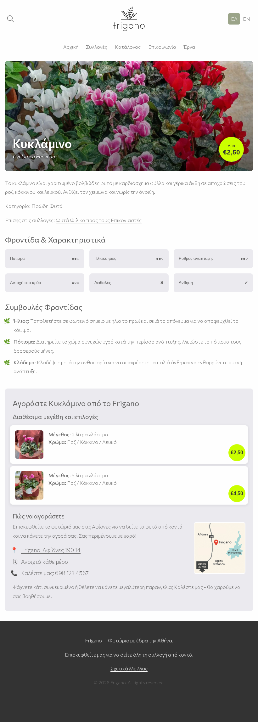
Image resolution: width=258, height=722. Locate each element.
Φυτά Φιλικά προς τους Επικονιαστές (99, 220)
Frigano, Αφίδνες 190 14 (51, 549)
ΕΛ (234, 19)
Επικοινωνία (162, 47)
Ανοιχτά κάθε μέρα (44, 561)
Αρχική (70, 47)
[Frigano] (129, 18)
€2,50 (231, 150)
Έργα (189, 47)
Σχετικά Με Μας (129, 668)
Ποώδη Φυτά (47, 206)
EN (246, 19)
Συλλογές (96, 47)
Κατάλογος (128, 47)
